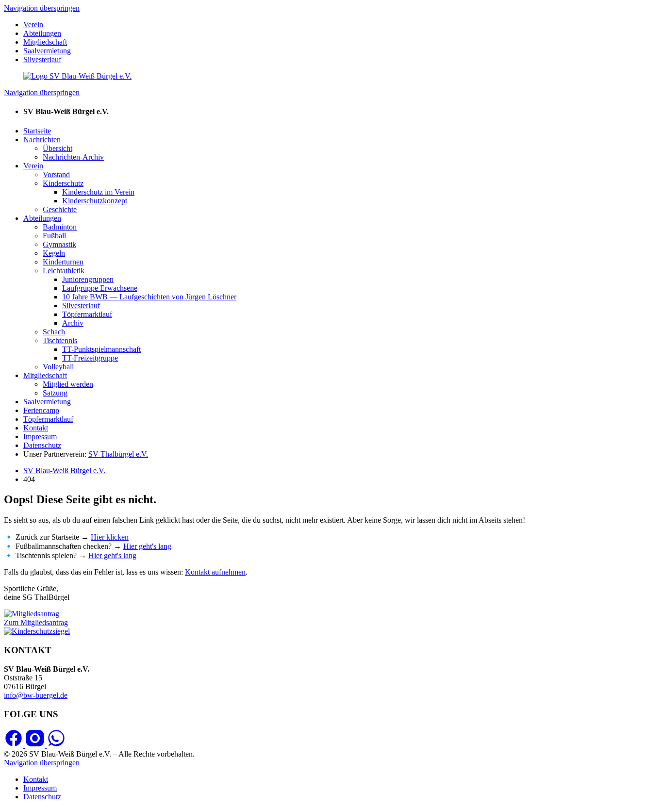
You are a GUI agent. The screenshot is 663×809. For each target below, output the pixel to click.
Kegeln (54, 253)
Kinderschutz (63, 183)
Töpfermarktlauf (87, 314)
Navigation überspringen (42, 8)
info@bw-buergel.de (35, 695)
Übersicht (57, 148)
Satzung (55, 393)
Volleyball (58, 367)
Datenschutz (42, 445)
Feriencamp (41, 410)
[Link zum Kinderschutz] (37, 631)
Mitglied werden (68, 384)
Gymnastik (59, 244)
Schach (54, 332)
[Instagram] (36, 745)
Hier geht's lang (147, 546)
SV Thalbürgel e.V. (118, 454)
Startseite (37, 131)
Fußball (54, 235)
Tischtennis (60, 340)
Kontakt (35, 428)
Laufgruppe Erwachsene (99, 288)
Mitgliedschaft (45, 42)
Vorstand (56, 174)
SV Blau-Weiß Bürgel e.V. (64, 470)
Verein (33, 24)
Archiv (72, 323)
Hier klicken (110, 537)
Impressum (40, 436)
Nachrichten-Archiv (73, 157)
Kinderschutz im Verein (98, 192)
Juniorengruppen (88, 279)
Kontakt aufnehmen (215, 572)
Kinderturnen (63, 262)
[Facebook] (14, 745)
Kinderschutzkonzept (94, 201)
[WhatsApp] (56, 745)
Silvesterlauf (42, 59)
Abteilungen (42, 33)
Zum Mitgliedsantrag (36, 622)
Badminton (60, 227)
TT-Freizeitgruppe (90, 358)
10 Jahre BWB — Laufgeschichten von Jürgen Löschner (149, 297)
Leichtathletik (63, 270)
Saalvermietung (47, 51)
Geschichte (60, 209)
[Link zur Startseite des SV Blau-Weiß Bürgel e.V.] (77, 76)
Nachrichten (42, 139)
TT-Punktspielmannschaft (101, 349)
